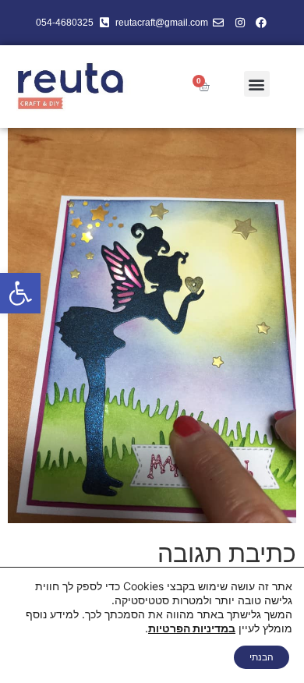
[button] (20, 293)
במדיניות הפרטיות (191, 628)
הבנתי (261, 657)
